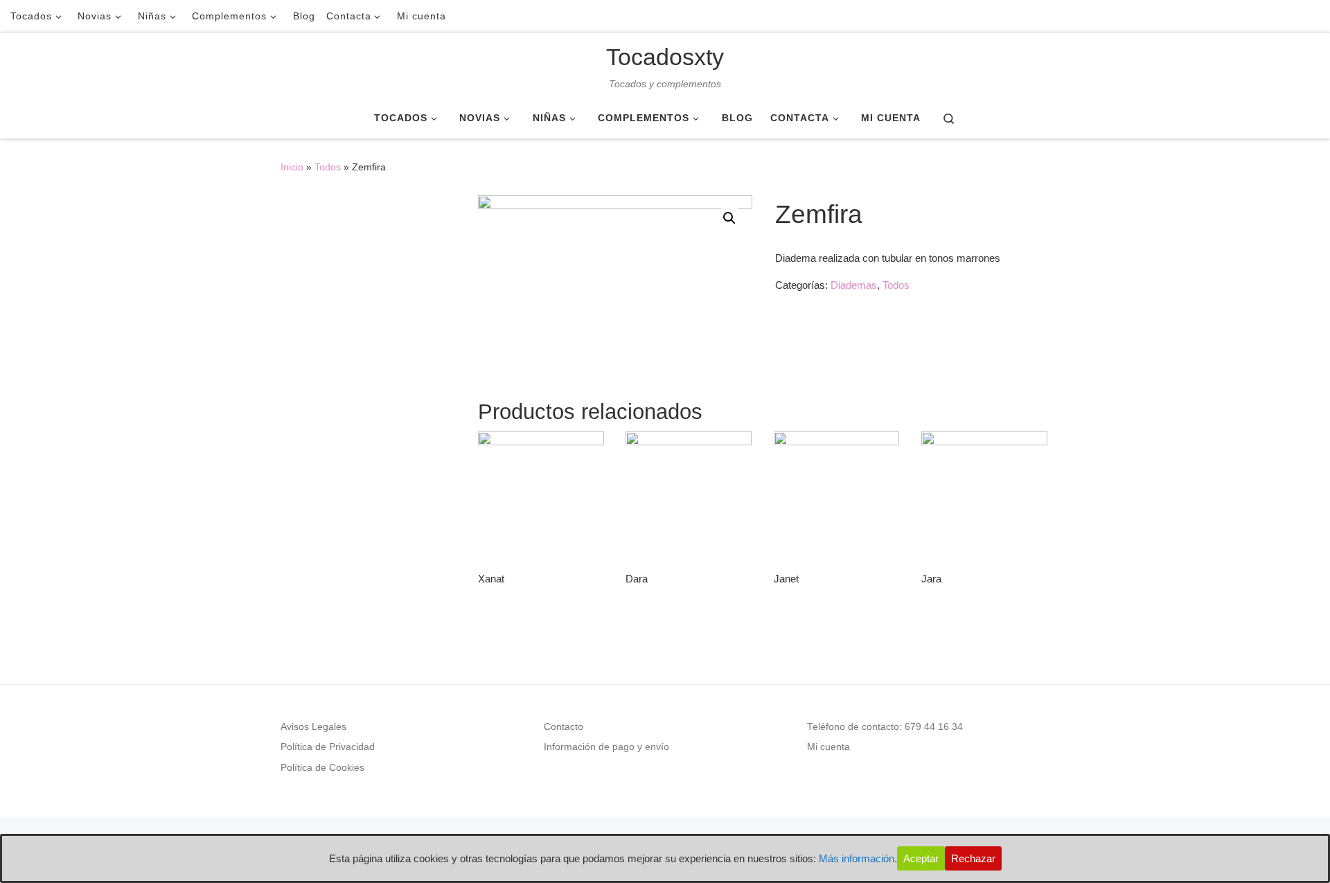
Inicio (292, 166)
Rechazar (973, 858)
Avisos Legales (313, 727)
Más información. (858, 858)
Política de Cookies (322, 767)
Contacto (563, 727)
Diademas (854, 285)
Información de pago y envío (606, 747)
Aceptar (921, 858)
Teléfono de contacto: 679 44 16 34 (885, 727)
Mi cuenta (828, 747)
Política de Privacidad (328, 747)
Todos (327, 166)
